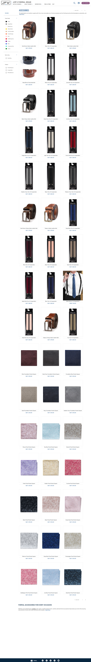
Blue (9, 43)
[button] (11, 18)
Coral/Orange (10, 33)
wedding (34, 608)
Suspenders (10, 70)
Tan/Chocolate (11, 31)
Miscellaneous (10, 72)
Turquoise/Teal (11, 46)
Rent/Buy (10, 58)
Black (9, 21)
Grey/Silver (10, 24)
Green (9, 48)
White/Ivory (10, 26)
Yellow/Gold (10, 28)
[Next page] (84, 10)
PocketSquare (10, 67)
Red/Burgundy (11, 38)
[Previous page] (81, 10)
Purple (9, 41)
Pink (8, 36)
